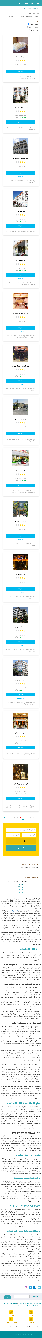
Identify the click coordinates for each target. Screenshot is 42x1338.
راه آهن (26, 1305)
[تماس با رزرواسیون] (11, 1319)
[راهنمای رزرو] (11, 1312)
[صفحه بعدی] (23, 819)
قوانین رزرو (30, 1322)
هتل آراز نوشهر (16, 1327)
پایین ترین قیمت (33, 27)
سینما (15, 1303)
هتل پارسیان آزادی (26, 1327)
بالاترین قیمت (34, 30)
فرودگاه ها (38, 1305)
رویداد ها (31, 1305)
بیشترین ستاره (34, 24)
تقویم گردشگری (22, 1303)
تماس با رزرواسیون (11, 1322)
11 (19, 819)
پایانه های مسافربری (8, 1303)
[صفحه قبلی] (4, 817)
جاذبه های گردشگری (35, 1303)
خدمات (31, 1315)
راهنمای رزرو (11, 1315)
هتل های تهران (13, 910)
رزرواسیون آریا (26, 3)
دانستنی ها (21, 1305)
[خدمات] (31, 1312)
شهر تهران (26, 8)
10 (37, 817)
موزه (28, 1303)
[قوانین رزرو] (31, 1319)
